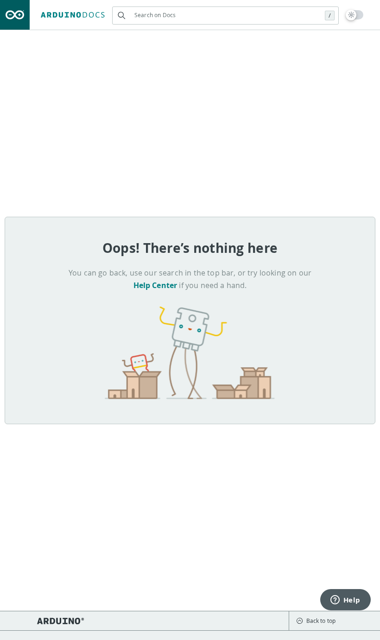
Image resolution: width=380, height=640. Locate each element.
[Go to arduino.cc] (15, 15)
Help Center (155, 285)
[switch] (354, 14)
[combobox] (225, 15)
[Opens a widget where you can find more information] (345, 600)
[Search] (121, 15)
